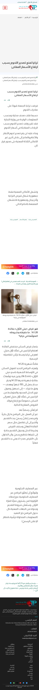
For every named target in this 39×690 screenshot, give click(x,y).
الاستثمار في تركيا (9, 648)
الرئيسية (35, 17)
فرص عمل (30, 650)
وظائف (12, 644)
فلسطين (30, 675)
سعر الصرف (11, 646)
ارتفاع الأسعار (23, 219)
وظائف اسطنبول (28, 646)
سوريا (31, 667)
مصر (31, 677)
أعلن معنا (11, 669)
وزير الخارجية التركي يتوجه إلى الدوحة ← (26, 284)
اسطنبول (30, 648)
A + (8, 100)
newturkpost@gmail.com (29, 638)
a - (4, 100)
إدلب (31, 669)
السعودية (30, 671)
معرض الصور (10, 671)
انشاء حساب (21, 2)
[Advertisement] (19, 40)
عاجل (31, 660)
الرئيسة (12, 665)
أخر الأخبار (27, 17)
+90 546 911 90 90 (32, 631)
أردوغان (30, 661)
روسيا (31, 673)
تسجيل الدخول (32, 2)
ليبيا (32, 679)
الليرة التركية (29, 652)
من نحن (12, 667)
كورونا (31, 654)
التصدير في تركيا (33, 219)
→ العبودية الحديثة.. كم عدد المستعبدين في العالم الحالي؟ (19, 281)
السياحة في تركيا (10, 652)
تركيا (31, 665)
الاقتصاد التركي (10, 650)
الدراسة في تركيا (10, 654)
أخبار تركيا (30, 644)
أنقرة (31, 658)
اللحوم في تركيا (14, 219)
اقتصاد (20, 17)
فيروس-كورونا (29, 656)
